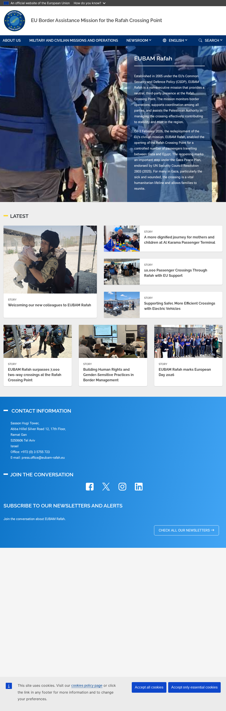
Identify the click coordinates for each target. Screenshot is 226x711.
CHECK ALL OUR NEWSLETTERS (184, 530)
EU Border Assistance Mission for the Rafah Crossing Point (96, 20)
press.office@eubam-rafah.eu (43, 458)
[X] (105, 487)
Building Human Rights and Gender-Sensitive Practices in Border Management (108, 374)
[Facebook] (89, 487)
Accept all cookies (149, 687)
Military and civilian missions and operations (73, 40)
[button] (139, 40)
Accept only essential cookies (194, 687)
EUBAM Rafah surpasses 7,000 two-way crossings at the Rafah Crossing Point (34, 374)
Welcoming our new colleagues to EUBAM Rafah (49, 305)
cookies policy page (86, 685)
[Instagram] (122, 487)
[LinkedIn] (138, 487)
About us (12, 40)
